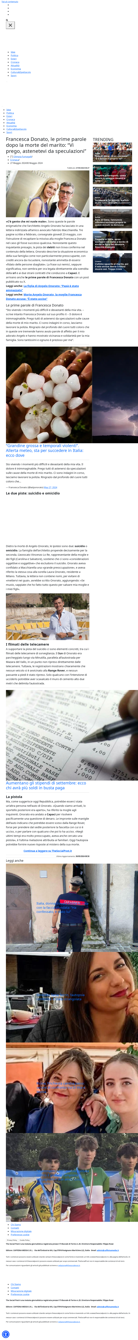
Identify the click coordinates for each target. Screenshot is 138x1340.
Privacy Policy (12, 1240)
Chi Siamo (16, 1224)
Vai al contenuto (10, 1)
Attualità (15, 65)
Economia (16, 68)
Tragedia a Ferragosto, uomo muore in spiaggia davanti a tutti (110, 178)
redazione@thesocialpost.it (69, 1265)
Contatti (15, 1227)
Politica (14, 55)
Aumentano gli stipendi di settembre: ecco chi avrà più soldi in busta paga (46, 785)
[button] (6, 1334)
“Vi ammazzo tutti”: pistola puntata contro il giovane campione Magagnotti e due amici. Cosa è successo (63, 1177)
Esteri (14, 58)
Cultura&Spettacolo (21, 72)
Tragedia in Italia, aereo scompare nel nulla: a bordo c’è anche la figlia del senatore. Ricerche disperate (111, 243)
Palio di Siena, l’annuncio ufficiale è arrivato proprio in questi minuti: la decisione (110, 222)
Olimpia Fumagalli (22, 156)
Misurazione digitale (21, 1231)
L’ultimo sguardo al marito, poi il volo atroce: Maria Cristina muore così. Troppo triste (111, 267)
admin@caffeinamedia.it (108, 1250)
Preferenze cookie (20, 1234)
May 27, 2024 (50, 487)
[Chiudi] (10, 25)
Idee (13, 52)
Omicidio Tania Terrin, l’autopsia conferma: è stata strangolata (60, 997)
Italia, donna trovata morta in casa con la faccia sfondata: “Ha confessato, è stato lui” (62, 907)
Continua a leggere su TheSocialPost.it (48, 851)
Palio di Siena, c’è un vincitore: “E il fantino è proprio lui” (111, 157)
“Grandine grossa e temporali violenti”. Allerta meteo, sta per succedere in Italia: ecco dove (44, 450)
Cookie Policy (25, 1240)
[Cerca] (7, 19)
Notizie (97, 153)
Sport (13, 75)
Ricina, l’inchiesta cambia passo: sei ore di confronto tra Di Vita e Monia (61, 1087)
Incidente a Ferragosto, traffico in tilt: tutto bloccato (112, 201)
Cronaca (15, 62)
